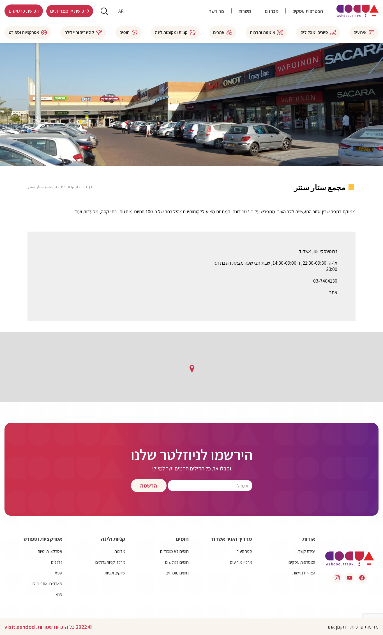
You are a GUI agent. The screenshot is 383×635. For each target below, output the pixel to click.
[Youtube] (350, 578)
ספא (58, 573)
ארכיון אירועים (241, 562)
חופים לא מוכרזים (174, 551)
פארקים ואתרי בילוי (47, 583)
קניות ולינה (66, 186)
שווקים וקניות (115, 573)
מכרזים (272, 11)
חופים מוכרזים (177, 573)
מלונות (119, 551)
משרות (244, 11)
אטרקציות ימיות (50, 551)
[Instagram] (337, 578)
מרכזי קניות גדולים (110, 562)
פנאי (58, 594)
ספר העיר (244, 551)
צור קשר (216, 11)
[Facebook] (362, 578)
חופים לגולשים (177, 562)
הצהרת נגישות (303, 573)
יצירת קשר (306, 551)
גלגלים (56, 562)
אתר (333, 292)
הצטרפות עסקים (307, 11)
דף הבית (85, 186)
